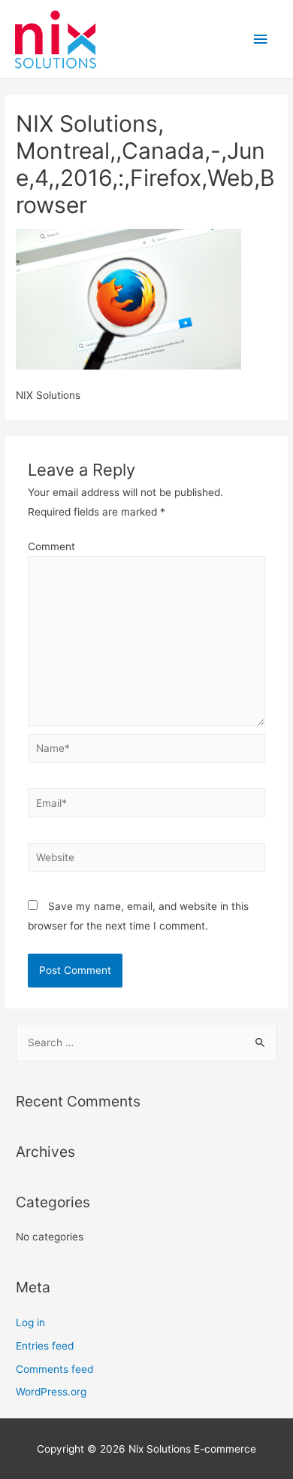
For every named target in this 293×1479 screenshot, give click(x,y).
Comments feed (54, 1369)
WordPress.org (51, 1392)
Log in (30, 1322)
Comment (51, 546)
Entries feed (45, 1346)
